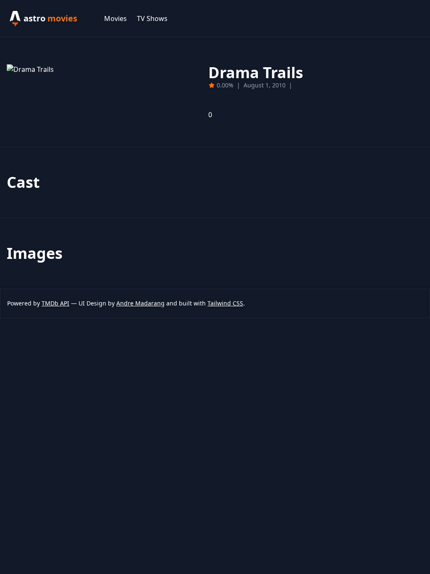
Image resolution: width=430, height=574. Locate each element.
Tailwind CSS (225, 303)
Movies (115, 18)
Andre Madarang (140, 303)
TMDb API (55, 303)
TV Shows (152, 18)
